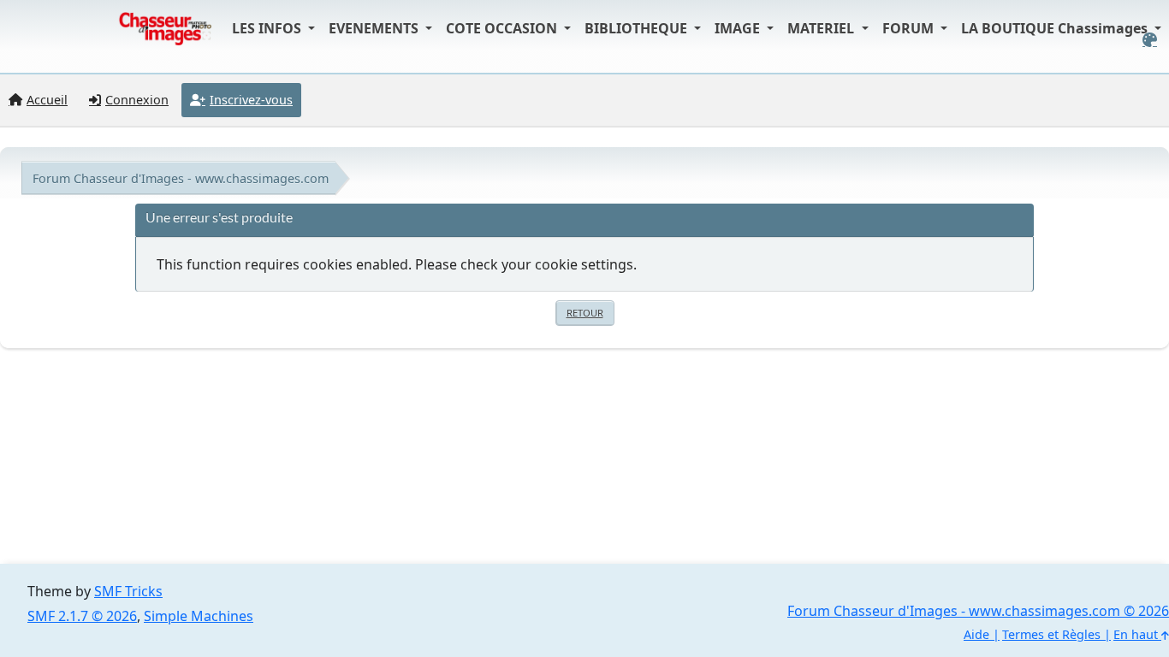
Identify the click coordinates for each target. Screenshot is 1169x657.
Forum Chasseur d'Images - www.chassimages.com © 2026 (978, 610)
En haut (1137, 634)
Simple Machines (198, 616)
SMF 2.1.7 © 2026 (82, 616)
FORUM (909, 28)
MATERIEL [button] (822, 28)
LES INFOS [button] (268, 28)
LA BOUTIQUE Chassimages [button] (1056, 28)
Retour (585, 312)
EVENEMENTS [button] (375, 28)
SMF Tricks (128, 591)
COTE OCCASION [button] (503, 28)
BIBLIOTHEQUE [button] (637, 28)
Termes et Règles (1051, 634)
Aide (976, 634)
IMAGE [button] (739, 28)
